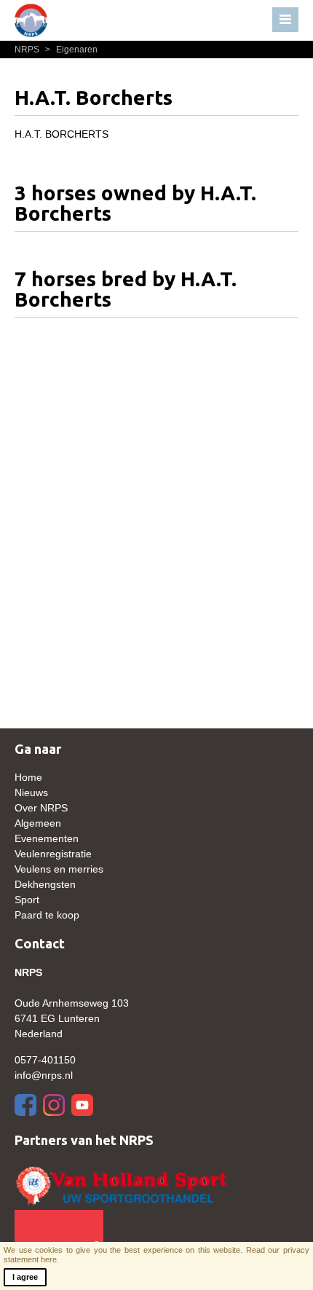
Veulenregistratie (53, 854)
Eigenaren (71, 49)
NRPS (28, 49)
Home (28, 777)
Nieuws (31, 792)
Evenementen (47, 838)
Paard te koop (47, 915)
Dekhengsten (45, 884)
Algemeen (38, 823)
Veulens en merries (59, 869)
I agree (25, 1277)
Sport (27, 899)
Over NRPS (41, 808)
